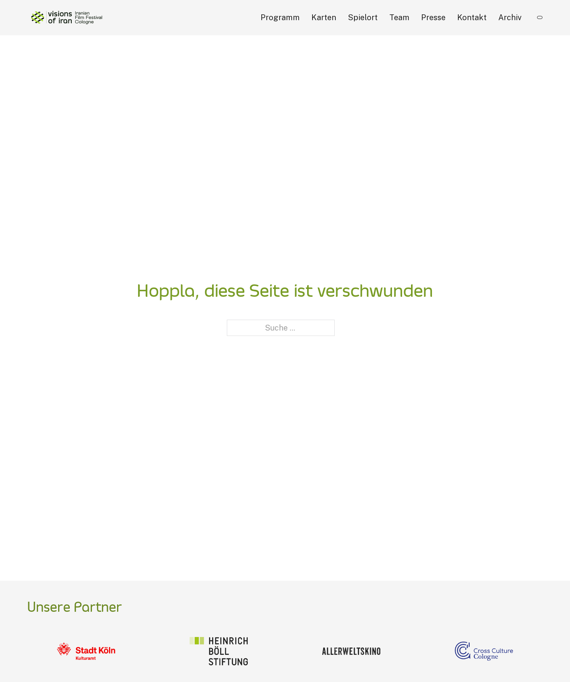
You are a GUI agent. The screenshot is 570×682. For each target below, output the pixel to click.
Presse (433, 17)
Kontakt (472, 17)
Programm (280, 17)
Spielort (363, 17)
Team (399, 17)
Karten (323, 17)
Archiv (510, 17)
